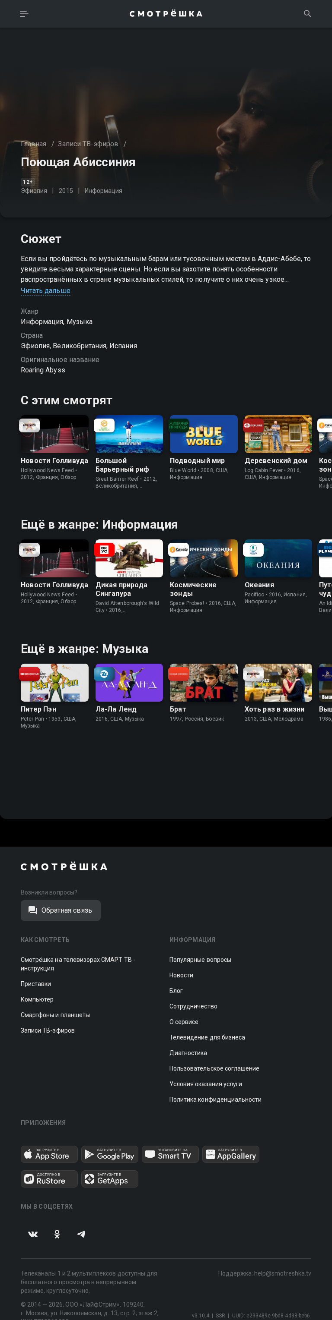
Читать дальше (45, 291)
